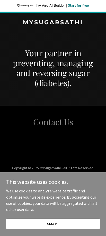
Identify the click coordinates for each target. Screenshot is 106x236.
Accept (53, 224)
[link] (53, 22)
